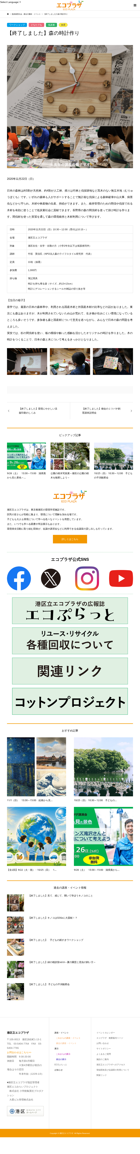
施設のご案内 (102, 1059)
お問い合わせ (102, 1043)
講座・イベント (61, 1033)
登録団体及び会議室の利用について (112, 1070)
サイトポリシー (103, 1048)
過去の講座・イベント (66, 1043)
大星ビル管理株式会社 (21, 1099)
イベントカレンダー (105, 1033)
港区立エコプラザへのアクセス (110, 1064)
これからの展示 (63, 1054)
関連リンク (101, 1075)
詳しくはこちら (70, 539)
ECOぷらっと (60, 1064)
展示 (56, 1048)
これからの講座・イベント (68, 1038)
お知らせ (58, 1070)
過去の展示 (61, 1059)
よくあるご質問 (103, 1054)
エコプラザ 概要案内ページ (109, 1038)
